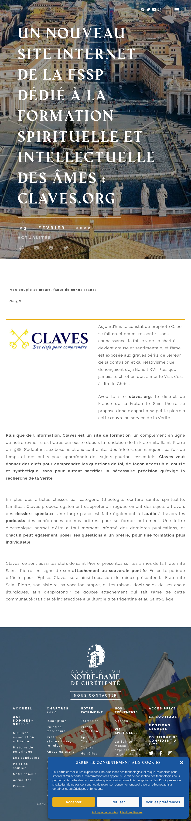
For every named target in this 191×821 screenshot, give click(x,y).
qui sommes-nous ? (23, 720)
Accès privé (162, 708)
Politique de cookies (105, 812)
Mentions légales (131, 812)
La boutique (163, 717)
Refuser (118, 802)
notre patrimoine (92, 710)
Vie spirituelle (126, 731)
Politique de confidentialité (163, 740)
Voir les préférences (163, 802)
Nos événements (126, 710)
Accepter (74, 802)
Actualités (34, 237)
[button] (181, 762)
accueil (23, 708)
